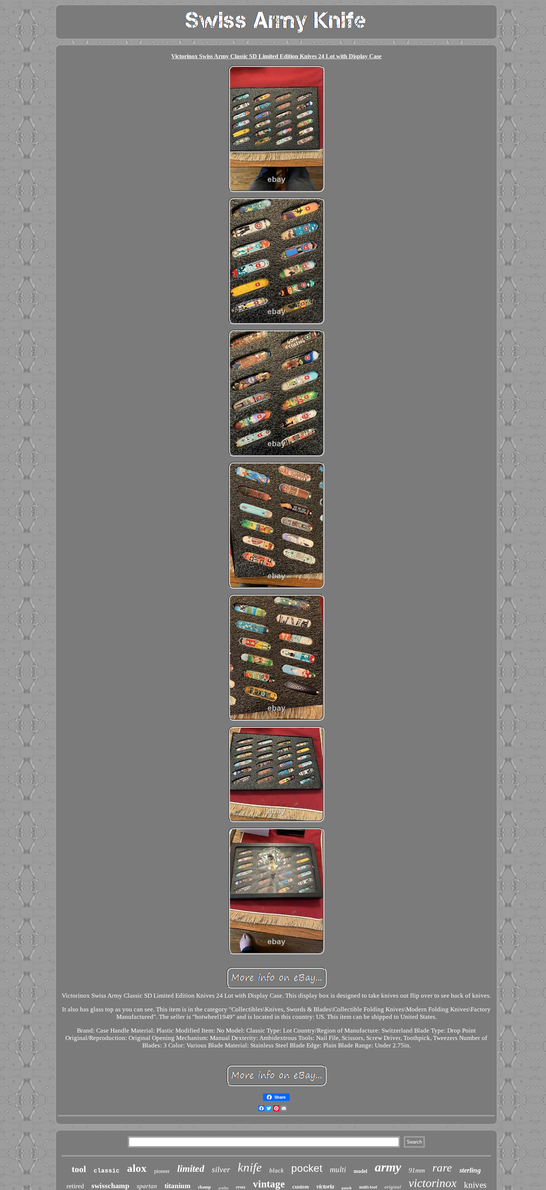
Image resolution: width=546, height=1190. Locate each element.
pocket (306, 1168)
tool (79, 1169)
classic (107, 1171)
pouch (347, 1188)
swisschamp (110, 1185)
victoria (325, 1186)
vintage (269, 1184)
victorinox (432, 1183)
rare (442, 1167)
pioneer (162, 1171)
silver (221, 1169)
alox (137, 1168)
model (360, 1171)
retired (75, 1186)
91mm (417, 1170)
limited (190, 1168)
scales (223, 1188)
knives (475, 1185)
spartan (147, 1186)
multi (338, 1169)
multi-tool (368, 1187)
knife (250, 1167)
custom (300, 1187)
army (388, 1167)
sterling (470, 1170)
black (276, 1170)
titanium (178, 1186)
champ (204, 1187)
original (392, 1187)
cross (241, 1187)
